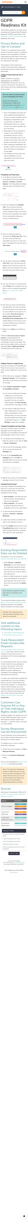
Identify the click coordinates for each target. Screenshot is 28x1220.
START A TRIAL (14, 853)
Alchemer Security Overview (10, 844)
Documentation (10, 7)
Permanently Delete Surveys (13, 635)
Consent (20, 107)
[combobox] (12, 12)
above (19, 420)
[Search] (23, 12)
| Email (22, 862)
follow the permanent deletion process (13, 602)
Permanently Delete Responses (14, 633)
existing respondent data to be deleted (13, 559)
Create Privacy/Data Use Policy (11, 839)
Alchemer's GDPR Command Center (12, 36)
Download (16, 862)
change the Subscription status (11, 695)
